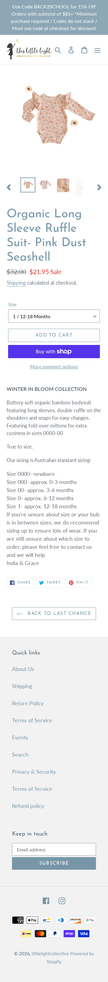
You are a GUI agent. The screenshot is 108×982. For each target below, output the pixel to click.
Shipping (16, 282)
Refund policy (28, 805)
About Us (23, 669)
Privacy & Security (34, 771)
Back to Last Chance (58, 613)
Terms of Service (32, 720)
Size (12, 304)
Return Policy (28, 703)
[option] (28, 185)
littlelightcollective (50, 953)
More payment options (54, 366)
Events (20, 737)
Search (20, 754)
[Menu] (97, 49)
